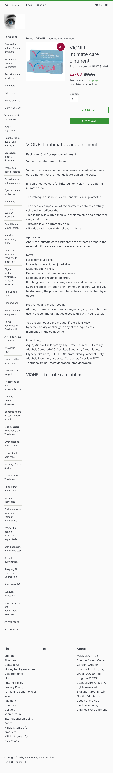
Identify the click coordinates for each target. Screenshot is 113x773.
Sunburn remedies (9, 593)
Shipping (92, 80)
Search (9, 655)
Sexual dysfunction (11, 560)
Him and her (11, 302)
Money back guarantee (19, 669)
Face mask (10, 201)
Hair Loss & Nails (10, 293)
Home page (10, 36)
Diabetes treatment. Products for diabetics (11, 256)
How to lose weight (11, 372)
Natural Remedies (9, 499)
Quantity (74, 94)
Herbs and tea (12, 100)
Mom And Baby (12, 107)
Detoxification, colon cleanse (12, 181)
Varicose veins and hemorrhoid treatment (12, 609)
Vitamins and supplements (11, 117)
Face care (9, 85)
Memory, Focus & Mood (12, 466)
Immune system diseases (9, 400)
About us (10, 660)
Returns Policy (13, 682)
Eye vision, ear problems (12, 192)
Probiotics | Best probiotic (12, 169)
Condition (10, 705)
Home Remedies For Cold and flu (11, 325)
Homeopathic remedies (11, 361)
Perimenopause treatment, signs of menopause (12, 515)
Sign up (41, 4)
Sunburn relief (12, 584)
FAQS (7, 678)
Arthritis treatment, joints (10, 239)
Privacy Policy (13, 687)
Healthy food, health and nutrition (12, 141)
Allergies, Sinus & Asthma (12, 338)
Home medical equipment (12, 312)
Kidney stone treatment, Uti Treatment (12, 430)
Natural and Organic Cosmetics (10, 63)
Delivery (9, 709)
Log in (29, 4)
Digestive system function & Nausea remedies (10, 277)
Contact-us (11, 664)
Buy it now (89, 121)
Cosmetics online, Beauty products (12, 48)
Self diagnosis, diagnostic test (12, 548)
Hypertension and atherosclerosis (12, 385)
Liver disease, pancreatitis (12, 443)
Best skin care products (12, 76)
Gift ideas (9, 92)
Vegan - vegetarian (10, 128)
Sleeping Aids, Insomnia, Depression (12, 573)
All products (11, 629)
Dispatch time (13, 673)
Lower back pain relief (11, 454)
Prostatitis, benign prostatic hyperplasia (10, 533)
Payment (10, 700)
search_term (12, 714)
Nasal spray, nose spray (11, 488)
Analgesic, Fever (10, 349)
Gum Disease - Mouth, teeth (12, 226)
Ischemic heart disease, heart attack (12, 415)
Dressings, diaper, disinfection (10, 156)
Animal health (11, 621)
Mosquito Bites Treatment (12, 477)
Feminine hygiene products (9, 213)
